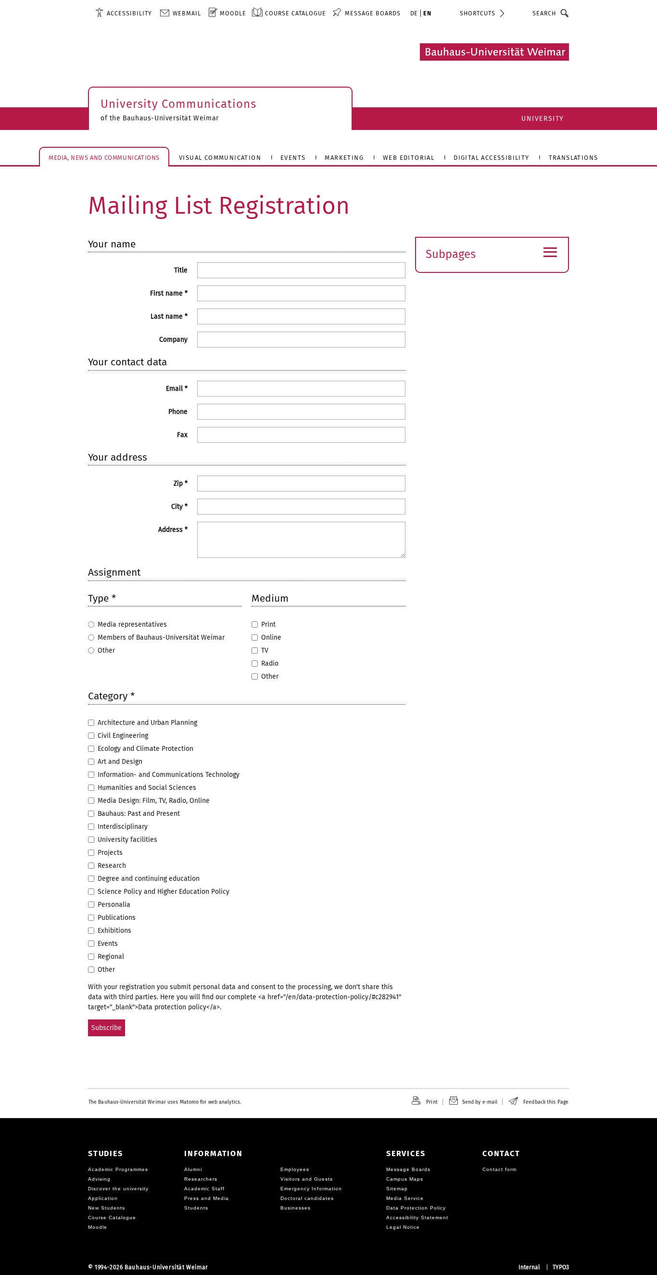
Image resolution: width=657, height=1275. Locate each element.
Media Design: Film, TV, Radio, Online (154, 801)
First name (169, 293)
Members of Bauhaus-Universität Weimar (161, 637)
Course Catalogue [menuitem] (295, 13)
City (179, 506)
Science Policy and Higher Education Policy (163, 892)
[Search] (565, 13)
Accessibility (129, 13)
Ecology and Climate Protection (145, 749)
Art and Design (120, 762)
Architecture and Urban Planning (147, 723)
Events (108, 944)
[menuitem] (123, 13)
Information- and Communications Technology (169, 775)
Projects (110, 853)
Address (173, 530)
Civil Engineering (123, 736)
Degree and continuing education (149, 879)
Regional (111, 957)
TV (264, 650)
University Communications (178, 104)
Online (271, 637)
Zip (181, 483)
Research (112, 866)
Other (106, 650)
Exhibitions (114, 931)
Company (173, 339)
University (542, 119)
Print (268, 624)
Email (177, 389)
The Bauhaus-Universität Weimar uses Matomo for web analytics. (164, 1102)
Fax (182, 435)
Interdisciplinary (123, 827)
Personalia (114, 905)
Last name (169, 316)
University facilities (127, 840)
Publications (117, 918)
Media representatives (132, 624)
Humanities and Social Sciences (147, 788)
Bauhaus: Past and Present (139, 814)
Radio (269, 663)
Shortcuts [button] (477, 13)
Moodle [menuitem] (233, 13)
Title (181, 270)
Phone (178, 412)
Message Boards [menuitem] (373, 13)
